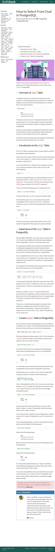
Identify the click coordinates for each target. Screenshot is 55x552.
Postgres (3, 51)
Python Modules (5, 15)
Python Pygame (9, 41)
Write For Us (34, 548)
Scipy (7, 60)
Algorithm (3, 22)
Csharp (11, 47)
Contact (51, 550)
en (51, 2)
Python (10, 27)
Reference (44, 2)
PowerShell (3, 30)
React (7, 44)
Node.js (7, 47)
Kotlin (2, 47)
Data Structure (4, 21)
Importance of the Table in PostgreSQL (35, 54)
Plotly (2, 36)
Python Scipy (4, 27)
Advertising (50, 548)
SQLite (8, 51)
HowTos (34, 2)
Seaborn (7, 36)
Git (10, 18)
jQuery (2, 41)
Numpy (10, 32)
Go (8, 45)
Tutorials (25, 2)
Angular (3, 44)
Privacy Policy (42, 548)
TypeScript (10, 42)
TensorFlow (3, 42)
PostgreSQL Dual (22, 21)
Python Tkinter (4, 29)
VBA (2, 53)
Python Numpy (4, 18)
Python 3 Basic (4, 13)
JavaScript (3, 16)
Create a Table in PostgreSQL (31, 56)
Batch (10, 29)
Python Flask (4, 33)
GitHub (31, 518)
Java (5, 45)
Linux (7, 38)
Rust (2, 48)
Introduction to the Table (30, 51)
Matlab (2, 38)
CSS (11, 44)
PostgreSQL (43, 19)
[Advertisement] (35, 33)
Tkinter (11, 13)
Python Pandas (4, 32)
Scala (6, 53)
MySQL (2, 50)
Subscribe (29, 487)
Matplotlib (3, 19)
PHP (2, 45)
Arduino (10, 48)
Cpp (2, 39)
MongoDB (8, 50)
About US (27, 548)
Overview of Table (28, 49)
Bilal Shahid (22, 19)
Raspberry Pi (4, 54)
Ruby (6, 48)
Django (9, 33)
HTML (5, 39)
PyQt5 (8, 19)
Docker (8, 35)
